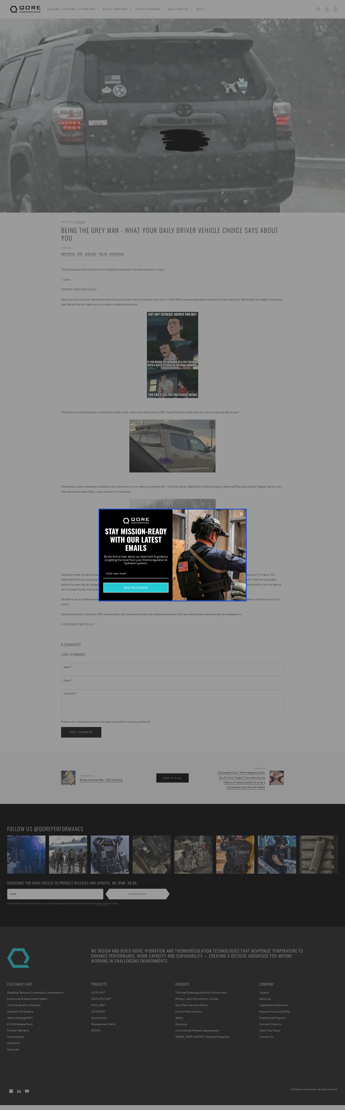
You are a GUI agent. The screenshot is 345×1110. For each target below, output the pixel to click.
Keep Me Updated (136, 588)
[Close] (241, 514)
